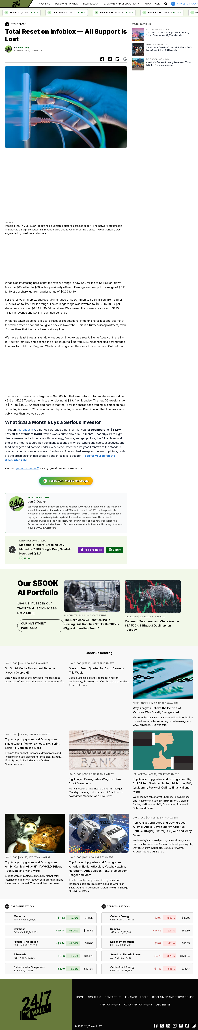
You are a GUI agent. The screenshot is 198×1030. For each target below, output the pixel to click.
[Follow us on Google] (125, 59)
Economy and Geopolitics (120, 3)
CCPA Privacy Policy (138, 1004)
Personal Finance (66, 3)
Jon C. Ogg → (37, 501)
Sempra (115, 929)
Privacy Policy (110, 1004)
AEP (112, 957)
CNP (112, 970)
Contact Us (113, 997)
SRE (112, 932)
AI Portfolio (153, 3)
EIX (112, 945)
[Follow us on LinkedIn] (168, 1026)
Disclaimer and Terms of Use (173, 997)
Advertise (163, 1004)
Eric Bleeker (70, 615)
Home (80, 997)
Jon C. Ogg (23, 47)
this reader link (26, 429)
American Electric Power (125, 954)
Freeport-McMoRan (26, 941)
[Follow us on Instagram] (181, 1026)
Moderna (19, 916)
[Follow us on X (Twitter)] (162, 1026)
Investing (44, 3)
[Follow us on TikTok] (187, 1026)
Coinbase (19, 929)
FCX (16, 945)
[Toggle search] (166, 4)
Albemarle (20, 954)
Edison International (122, 941)
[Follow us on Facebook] (155, 1026)
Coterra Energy (119, 916)
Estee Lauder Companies (29, 967)
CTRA (113, 919)
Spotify (117, 549)
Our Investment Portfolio (33, 625)
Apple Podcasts (93, 549)
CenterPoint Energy (122, 967)
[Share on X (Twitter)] (110, 59)
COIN (16, 932)
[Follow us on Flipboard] (117, 59)
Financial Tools (136, 997)
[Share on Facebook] (102, 59)
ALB (16, 957)
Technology (91, 3)
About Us (94, 997)
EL (15, 970)
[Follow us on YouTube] (174, 1026)
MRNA (17, 919)
